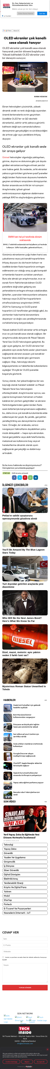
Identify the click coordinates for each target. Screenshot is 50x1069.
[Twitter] (19, 477)
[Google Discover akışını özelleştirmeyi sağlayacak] (7, 756)
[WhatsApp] (30, 477)
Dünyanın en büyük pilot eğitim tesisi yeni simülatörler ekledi (26, 725)
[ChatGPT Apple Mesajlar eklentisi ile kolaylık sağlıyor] (7, 766)
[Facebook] (14, 477)
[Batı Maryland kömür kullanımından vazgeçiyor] (7, 718)
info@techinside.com (25, 1043)
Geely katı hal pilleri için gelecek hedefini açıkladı (26, 706)
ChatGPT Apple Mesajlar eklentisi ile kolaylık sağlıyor (27, 764)
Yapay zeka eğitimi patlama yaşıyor (28, 782)
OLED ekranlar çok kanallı (20, 473)
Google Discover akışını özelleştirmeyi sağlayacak (24, 754)
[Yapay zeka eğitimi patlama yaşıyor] (7, 785)
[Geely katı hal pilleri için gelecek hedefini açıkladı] (7, 708)
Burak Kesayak (40, 97)
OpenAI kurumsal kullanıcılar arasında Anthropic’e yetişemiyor (27, 774)
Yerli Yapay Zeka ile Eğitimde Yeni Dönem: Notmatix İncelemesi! (21, 836)
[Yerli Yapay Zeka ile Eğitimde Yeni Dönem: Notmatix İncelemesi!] (25, 818)
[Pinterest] (25, 477)
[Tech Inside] (42, 1018)
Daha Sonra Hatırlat (25, 13)
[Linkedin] (35, 477)
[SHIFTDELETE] (9, 1018)
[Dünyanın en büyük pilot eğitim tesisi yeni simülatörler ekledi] (7, 727)
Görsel (6, 157)
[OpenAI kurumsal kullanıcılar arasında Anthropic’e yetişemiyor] (7, 776)
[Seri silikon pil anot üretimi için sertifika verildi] (7, 737)
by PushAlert (7, 16)
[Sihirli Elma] (20, 1018)
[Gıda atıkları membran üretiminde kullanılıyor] (7, 747)
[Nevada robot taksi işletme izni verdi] (7, 795)
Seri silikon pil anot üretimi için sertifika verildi (26, 735)
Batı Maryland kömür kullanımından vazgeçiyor (24, 716)
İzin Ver (42, 13)
